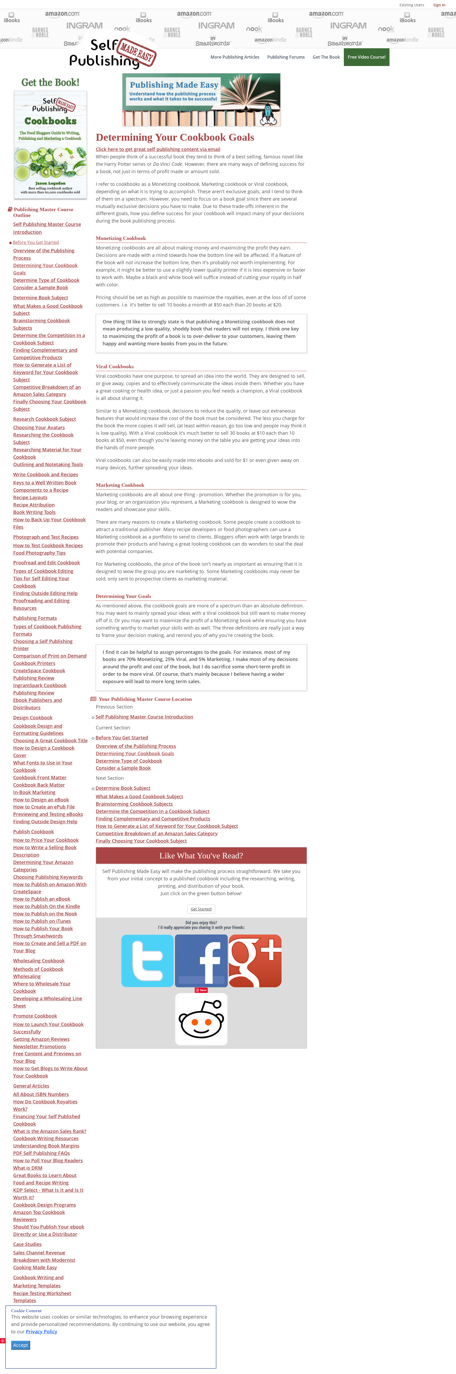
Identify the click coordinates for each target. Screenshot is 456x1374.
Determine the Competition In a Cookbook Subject (153, 811)
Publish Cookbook (33, 831)
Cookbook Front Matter (39, 777)
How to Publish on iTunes (42, 921)
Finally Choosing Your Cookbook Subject (141, 841)
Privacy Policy (41, 1331)
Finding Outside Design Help (45, 821)
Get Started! (201, 909)
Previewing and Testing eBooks (48, 814)
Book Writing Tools (34, 512)
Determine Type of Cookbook (46, 280)
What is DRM (27, 1168)
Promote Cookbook (35, 1016)
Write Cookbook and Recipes (45, 474)
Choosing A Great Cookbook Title (50, 740)
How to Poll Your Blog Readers (48, 1160)
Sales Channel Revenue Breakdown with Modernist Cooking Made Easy (44, 1260)
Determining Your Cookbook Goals (135, 753)
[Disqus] (201, 1115)
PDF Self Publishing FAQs (41, 1153)
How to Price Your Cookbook (46, 840)
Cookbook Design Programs (44, 1205)
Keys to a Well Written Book (45, 482)
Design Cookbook (33, 717)
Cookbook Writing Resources (46, 1138)
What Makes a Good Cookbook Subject (139, 796)
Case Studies (27, 1244)
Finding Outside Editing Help (45, 593)
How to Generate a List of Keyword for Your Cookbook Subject (45, 372)
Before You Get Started (36, 242)
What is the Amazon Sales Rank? (49, 1131)
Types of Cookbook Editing (43, 571)
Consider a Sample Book (40, 287)
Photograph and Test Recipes (46, 537)
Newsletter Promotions (39, 1046)
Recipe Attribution (34, 505)
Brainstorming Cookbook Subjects (134, 804)
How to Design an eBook (41, 799)
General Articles (31, 1086)
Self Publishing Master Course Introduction (144, 717)
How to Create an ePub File (44, 807)
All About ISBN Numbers (41, 1094)
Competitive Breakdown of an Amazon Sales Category (157, 833)
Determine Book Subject (40, 297)
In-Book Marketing (34, 792)
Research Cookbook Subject (44, 419)
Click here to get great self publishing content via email (158, 149)
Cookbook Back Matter (39, 785)
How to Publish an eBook (41, 899)
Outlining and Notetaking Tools (48, 464)
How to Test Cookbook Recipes (48, 545)
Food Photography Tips (39, 553)
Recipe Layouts (30, 497)
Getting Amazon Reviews (41, 1039)
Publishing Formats (35, 618)
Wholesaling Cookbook (39, 960)
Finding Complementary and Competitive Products (153, 818)
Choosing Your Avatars (39, 427)
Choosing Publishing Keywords (48, 877)
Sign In (439, 4)
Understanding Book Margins (46, 1145)
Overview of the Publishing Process (136, 746)
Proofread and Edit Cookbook (46, 562)
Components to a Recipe (40, 490)
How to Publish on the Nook (45, 913)
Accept (20, 1345)
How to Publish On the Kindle (46, 906)
